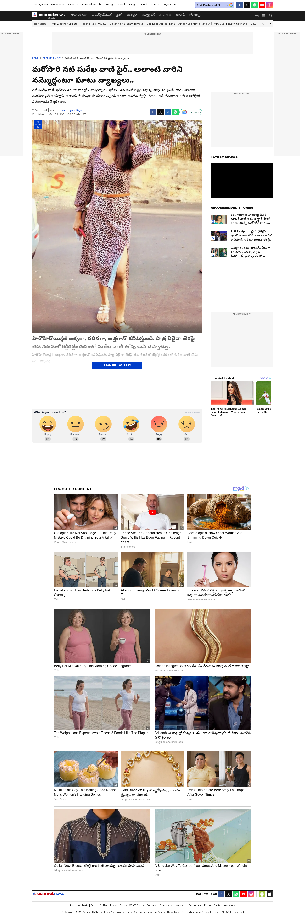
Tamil (121, 4)
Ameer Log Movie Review (194, 23)
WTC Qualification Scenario (230, 23)
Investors (229, 905)
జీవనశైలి (131, 15)
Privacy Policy (118, 905)
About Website (79, 905)
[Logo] (49, 15)
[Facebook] (239, 5)
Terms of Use (99, 905)
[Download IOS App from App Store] (269, 894)
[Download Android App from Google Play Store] (262, 894)
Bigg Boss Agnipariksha (161, 23)
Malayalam (41, 4)
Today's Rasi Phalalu (93, 23)
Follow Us (195, 112)
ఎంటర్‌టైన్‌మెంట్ (101, 15)
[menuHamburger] (264, 15)
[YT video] (262, 5)
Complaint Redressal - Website (166, 905)
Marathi (155, 4)
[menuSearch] (270, 15)
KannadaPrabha (92, 4)
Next (270, 24)
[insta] (269, 5)
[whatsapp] (254, 5)
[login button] (258, 15)
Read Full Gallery (117, 365)
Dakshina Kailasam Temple (126, 23)
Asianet (48, 893)
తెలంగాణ (165, 15)
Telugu (110, 4)
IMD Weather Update (64, 23)
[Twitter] (247, 5)
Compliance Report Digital (205, 905)
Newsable (57, 4)
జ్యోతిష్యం (195, 15)
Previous (263, 24)
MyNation (169, 4)
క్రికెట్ (119, 15)
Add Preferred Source (212, 5)
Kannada (73, 4)
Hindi (143, 4)
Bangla (132, 4)
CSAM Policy (136, 905)
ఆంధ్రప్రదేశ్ (148, 15)
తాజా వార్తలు (78, 15)
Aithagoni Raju (72, 110)
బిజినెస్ (180, 15)
